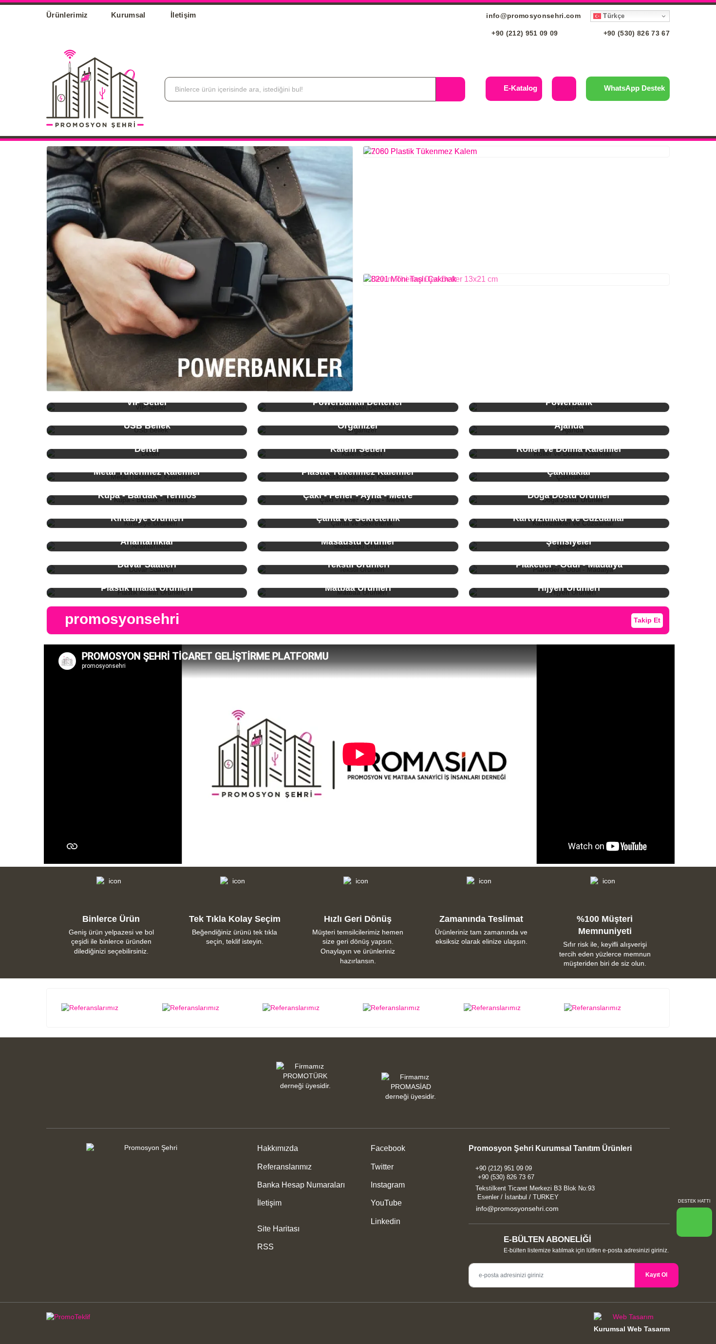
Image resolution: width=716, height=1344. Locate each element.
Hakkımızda (277, 1148)
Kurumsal (129, 15)
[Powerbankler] (199, 269)
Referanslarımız (284, 1167)
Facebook (387, 1148)
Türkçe (612, 15)
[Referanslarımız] (106, 1008)
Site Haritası (278, 1229)
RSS (265, 1247)
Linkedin (384, 1221)
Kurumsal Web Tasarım (632, 1329)
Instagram (387, 1185)
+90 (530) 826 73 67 (635, 33)
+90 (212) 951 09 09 (524, 33)
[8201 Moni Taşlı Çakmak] (516, 279)
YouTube (385, 1203)
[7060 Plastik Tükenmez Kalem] (516, 151)
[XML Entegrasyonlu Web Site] (199, 1318)
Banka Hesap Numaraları (301, 1185)
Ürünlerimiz (67, 15)
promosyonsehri (120, 619)
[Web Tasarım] (632, 1318)
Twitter (381, 1167)
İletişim (183, 15)
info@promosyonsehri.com (532, 15)
